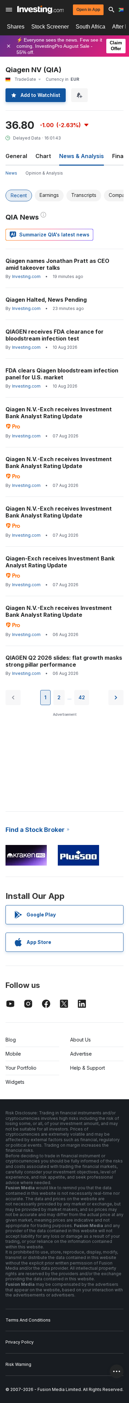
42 (81, 697)
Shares (15, 27)
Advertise (81, 1054)
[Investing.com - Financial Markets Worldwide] (40, 9)
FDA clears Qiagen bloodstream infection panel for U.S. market (62, 374)
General (16, 156)
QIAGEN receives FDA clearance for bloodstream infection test (55, 335)
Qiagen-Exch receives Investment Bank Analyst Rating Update (60, 562)
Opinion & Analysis (44, 173)
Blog (11, 1040)
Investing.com (26, 276)
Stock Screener (50, 27)
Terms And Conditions (28, 1320)
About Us (80, 1040)
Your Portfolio (21, 1068)
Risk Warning (18, 1364)
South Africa (90, 27)
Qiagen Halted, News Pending (46, 299)
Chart (43, 156)
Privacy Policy (20, 1342)
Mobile (13, 1054)
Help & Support (87, 1068)
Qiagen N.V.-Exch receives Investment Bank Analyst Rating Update (59, 413)
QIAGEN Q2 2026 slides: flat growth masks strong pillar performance (64, 661)
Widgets (15, 1082)
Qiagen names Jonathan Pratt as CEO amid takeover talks (57, 264)
